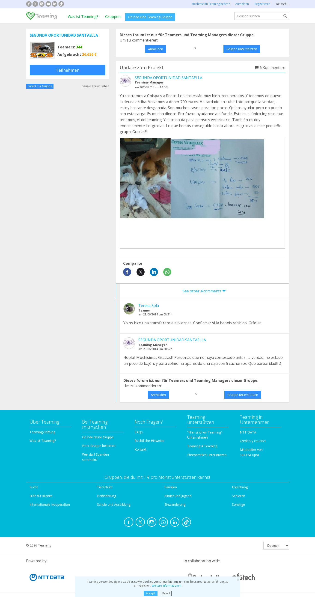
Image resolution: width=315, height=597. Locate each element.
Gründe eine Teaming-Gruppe (150, 17)
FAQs (139, 432)
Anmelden (155, 49)
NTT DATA (248, 432)
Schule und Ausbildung (113, 504)
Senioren (238, 496)
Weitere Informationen (166, 586)
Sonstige (238, 504)
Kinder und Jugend (177, 496)
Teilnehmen (67, 70)
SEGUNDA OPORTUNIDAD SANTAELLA (64, 35)
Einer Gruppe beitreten (99, 445)
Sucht (34, 487)
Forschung (240, 487)
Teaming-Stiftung (42, 432)
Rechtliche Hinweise (149, 440)
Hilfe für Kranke (41, 496)
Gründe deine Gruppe (98, 437)
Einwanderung (174, 504)
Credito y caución (253, 441)
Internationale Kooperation (50, 504)
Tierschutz (105, 487)
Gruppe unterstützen (241, 49)
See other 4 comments (202, 291)
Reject (166, 593)
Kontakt (140, 449)
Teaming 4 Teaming (202, 446)
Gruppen (113, 16)
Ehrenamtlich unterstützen (206, 455)
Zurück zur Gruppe (39, 86)
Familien (170, 487)
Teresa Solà (148, 305)
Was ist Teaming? (83, 16)
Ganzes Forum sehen (95, 86)
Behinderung (106, 496)
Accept (150, 593)
